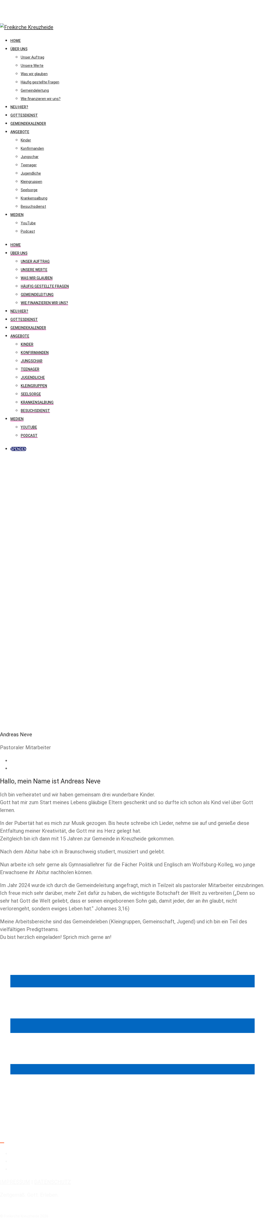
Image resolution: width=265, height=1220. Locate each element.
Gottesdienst (24, 319)
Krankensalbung (37, 402)
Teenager (30, 369)
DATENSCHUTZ (52, 1182)
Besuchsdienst (35, 411)
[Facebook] (12, 760)
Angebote (19, 336)
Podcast (29, 435)
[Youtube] (12, 768)
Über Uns (18, 253)
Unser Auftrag (35, 261)
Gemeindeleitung (37, 294)
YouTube (29, 427)
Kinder (27, 344)
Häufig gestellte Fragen (45, 286)
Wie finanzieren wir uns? (44, 303)
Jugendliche (33, 377)
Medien (17, 419)
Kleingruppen (34, 386)
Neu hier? (19, 311)
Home (15, 245)
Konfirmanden (35, 353)
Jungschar (31, 361)
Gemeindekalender (28, 328)
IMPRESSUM (15, 1182)
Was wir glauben (37, 278)
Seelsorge (31, 394)
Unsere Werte (34, 270)
